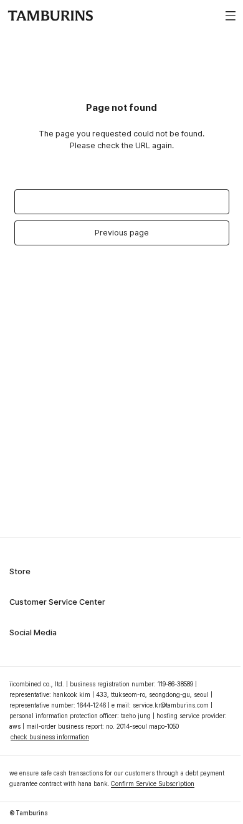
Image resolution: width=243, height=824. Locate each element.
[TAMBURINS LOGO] (50, 15)
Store (20, 571)
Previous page (122, 232)
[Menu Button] (229, 15)
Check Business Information (50, 737)
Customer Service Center (57, 602)
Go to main (121, 201)
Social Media (33, 632)
